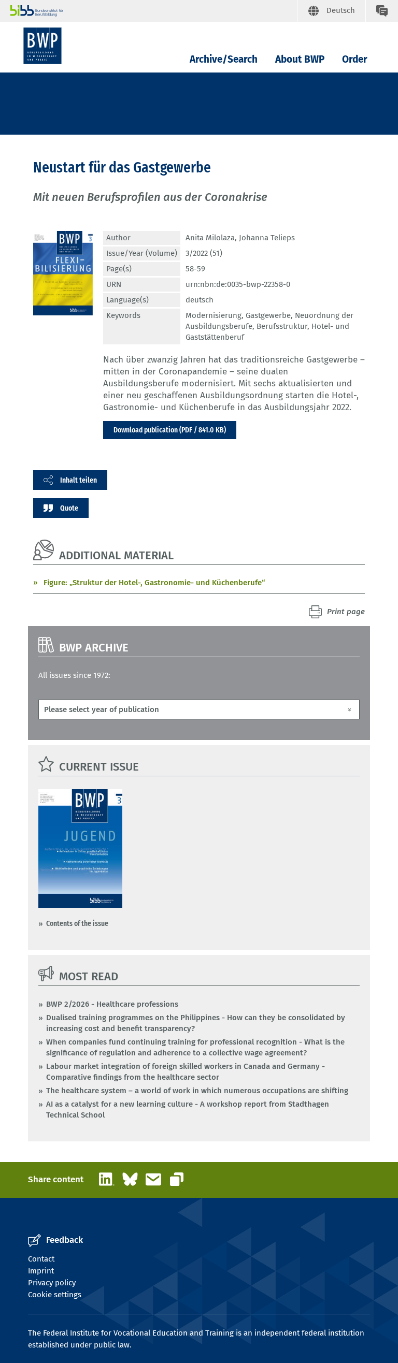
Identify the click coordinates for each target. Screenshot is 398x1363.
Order (354, 59)
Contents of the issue (77, 923)
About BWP (299, 59)
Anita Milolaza (210, 237)
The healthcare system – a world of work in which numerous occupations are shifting (197, 1090)
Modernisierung (213, 315)
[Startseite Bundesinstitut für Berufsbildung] (153, 11)
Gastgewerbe (268, 315)
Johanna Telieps (267, 237)
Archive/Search (224, 59)
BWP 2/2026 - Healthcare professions (112, 1004)
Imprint (41, 1270)
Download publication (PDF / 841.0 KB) (169, 429)
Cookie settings (54, 1294)
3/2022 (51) (204, 253)
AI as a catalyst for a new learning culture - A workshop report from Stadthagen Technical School (187, 1109)
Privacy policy (52, 1282)
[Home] (42, 46)
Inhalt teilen (78, 480)
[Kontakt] (381, 11)
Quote (69, 508)
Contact (41, 1259)
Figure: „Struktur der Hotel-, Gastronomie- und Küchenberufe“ (154, 582)
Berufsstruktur (282, 326)
